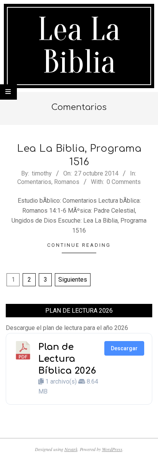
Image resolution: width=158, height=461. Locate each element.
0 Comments (124, 181)
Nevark (70, 449)
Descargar (124, 348)
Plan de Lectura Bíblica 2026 (67, 359)
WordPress (112, 449)
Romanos (66, 181)
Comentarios (34, 181)
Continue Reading (79, 245)
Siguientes (72, 279)
